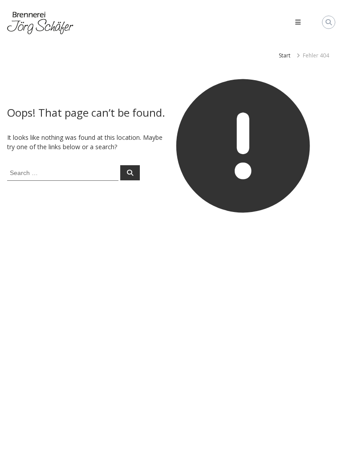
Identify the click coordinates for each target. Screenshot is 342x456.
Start (284, 55)
